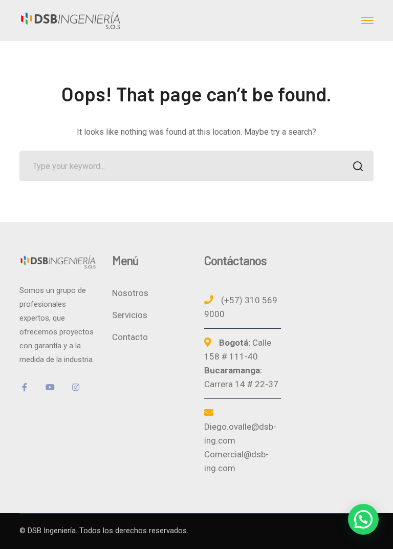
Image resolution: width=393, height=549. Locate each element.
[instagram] (76, 387)
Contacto (130, 337)
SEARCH (358, 166)
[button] (363, 519)
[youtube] (50, 387)
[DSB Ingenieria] (70, 20)
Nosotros (130, 293)
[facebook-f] (24, 387)
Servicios (129, 315)
